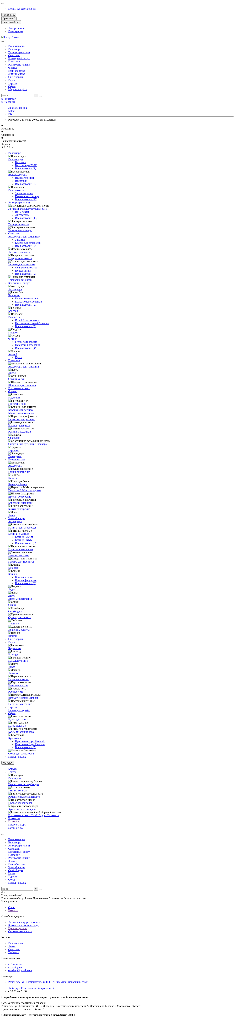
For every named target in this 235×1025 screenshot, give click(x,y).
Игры (11, 80)
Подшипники (23, 270)
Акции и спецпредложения (24, 922)
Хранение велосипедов (22, 809)
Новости (13, 910)
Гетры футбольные (26, 341)
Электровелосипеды (20, 230)
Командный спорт (19, 58)
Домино (13, 673)
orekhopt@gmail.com (20, 970)
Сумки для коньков (19, 617)
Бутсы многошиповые (21, 731)
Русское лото (15, 691)
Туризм (12, 83)
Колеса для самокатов (28, 242)
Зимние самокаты (18, 555)
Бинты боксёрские (19, 509)
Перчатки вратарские (27, 344)
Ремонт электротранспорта (24, 796)
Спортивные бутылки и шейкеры (27, 444)
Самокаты (14, 55)
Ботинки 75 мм (24, 536)
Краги (18, 357)
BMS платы (22, 211)
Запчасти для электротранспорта (27, 208)
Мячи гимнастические (21, 413)
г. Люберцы (8, 101)
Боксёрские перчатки (20, 502)
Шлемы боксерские (19, 496)
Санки (12, 604)
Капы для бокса (17, 484)
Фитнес (12, 67)
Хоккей (12, 354)
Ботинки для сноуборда (22, 527)
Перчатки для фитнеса (21, 419)
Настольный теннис (20, 704)
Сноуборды (15, 611)
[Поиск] (40, 96)
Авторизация (16, 28)
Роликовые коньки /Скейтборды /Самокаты (33, 815)
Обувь (11, 86)
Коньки (12, 574)
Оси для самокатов (26, 267)
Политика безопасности (22, 8)
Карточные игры (18, 685)
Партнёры (14, 821)
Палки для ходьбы (19, 710)
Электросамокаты (18, 224)
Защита (12, 478)
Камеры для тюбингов (21, 561)
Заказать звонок (17, 107)
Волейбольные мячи (27, 320)
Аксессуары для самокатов (24, 236)
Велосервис (15, 778)
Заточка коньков (17, 790)
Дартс (11, 666)
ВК (10, 113)
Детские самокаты (19, 252)
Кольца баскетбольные (28, 301)
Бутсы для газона (18, 719)
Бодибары (14, 397)
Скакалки (14, 437)
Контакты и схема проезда (23, 925)
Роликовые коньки (19, 64)
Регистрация (15, 31)
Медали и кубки (17, 89)
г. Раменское (8, 98)
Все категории (16, 46)
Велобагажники (24, 177)
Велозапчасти (16, 190)
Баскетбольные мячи (27, 298)
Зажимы (20, 239)
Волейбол (14, 317)
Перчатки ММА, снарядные (24, 490)
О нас (11, 907)
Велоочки (21, 180)
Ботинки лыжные (18, 533)
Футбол (12, 338)
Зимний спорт (16, 73)
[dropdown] (2, 3)
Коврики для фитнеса (21, 409)
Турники (13, 450)
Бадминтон (14, 648)
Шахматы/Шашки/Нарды (23, 697)
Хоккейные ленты (19, 629)
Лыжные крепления (20, 598)
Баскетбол (14, 295)
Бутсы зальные (17, 725)
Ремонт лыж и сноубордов (23, 784)
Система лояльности (20, 931)
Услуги (12, 771)
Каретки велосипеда (27, 196)
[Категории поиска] (2, 41)
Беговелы (20, 162)
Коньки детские (24, 577)
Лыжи (11, 595)
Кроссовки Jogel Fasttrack (30, 741)
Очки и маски (16, 378)
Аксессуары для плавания (23, 366)
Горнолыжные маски (20, 549)
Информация (9, 901)
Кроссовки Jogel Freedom (30, 744)
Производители (17, 928)
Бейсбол (13, 310)
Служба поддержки (12, 916)
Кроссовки (14, 738)
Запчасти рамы (24, 193)
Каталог (6, 937)
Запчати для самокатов (21, 264)
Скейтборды (15, 76)
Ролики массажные (19, 431)
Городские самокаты (20, 258)
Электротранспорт (19, 52)
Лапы (11, 515)
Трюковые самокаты (20, 279)
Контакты (14, 818)
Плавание (14, 61)
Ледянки (13, 589)
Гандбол (13, 332)
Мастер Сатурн (17, 824)
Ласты (12, 372)
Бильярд (13, 654)
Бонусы (12, 768)
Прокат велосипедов (20, 802)
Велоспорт (14, 49)
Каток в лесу (15, 827)
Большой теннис (18, 660)
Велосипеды (15, 159)
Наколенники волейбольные (32, 323)
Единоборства (16, 70)
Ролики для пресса (19, 425)
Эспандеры (15, 456)
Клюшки (13, 567)
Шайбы (12, 635)
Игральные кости (18, 679)
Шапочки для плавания (22, 385)
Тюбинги (13, 623)
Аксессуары (22, 214)
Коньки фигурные (25, 580)
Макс (11, 110)
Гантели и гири (17, 403)
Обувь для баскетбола (21, 753)
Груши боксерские (19, 471)
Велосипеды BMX (26, 165)
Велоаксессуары (17, 174)
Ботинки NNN (23, 539)
